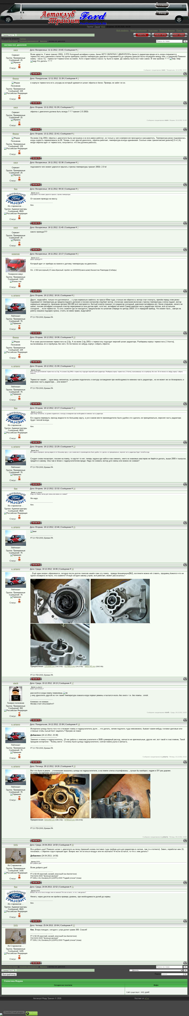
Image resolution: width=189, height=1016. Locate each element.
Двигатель (43, 41)
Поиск (179, 30)
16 (73, 569)
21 (73, 887)
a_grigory (15, 295)
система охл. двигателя (57, 41)
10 (74, 337)
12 (74, 408)
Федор (16, 78)
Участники (153, 30)
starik (15, 683)
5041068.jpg (49, 820)
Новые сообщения (138, 30)
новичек (16, 254)
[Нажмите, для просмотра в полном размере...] (59, 622)
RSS (103, 27)
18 (79, 724)
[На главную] (73, 24)
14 (74, 488)
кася (16, 50)
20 (73, 845)
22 (74, 925)
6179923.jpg (70, 666)
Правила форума (167, 30)
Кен (15, 189)
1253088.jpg (49, 666)
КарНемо (23, 39)
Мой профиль (122, 30)
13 (74, 447)
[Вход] (162, 15)
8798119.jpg (70, 820)
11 (74, 366)
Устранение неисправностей (28, 41)
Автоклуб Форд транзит (9, 41)
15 (74, 527)
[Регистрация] (162, 7)
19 (74, 766)
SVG (16, 845)
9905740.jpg (90, 666)
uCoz (147, 998)
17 (73, 683)
